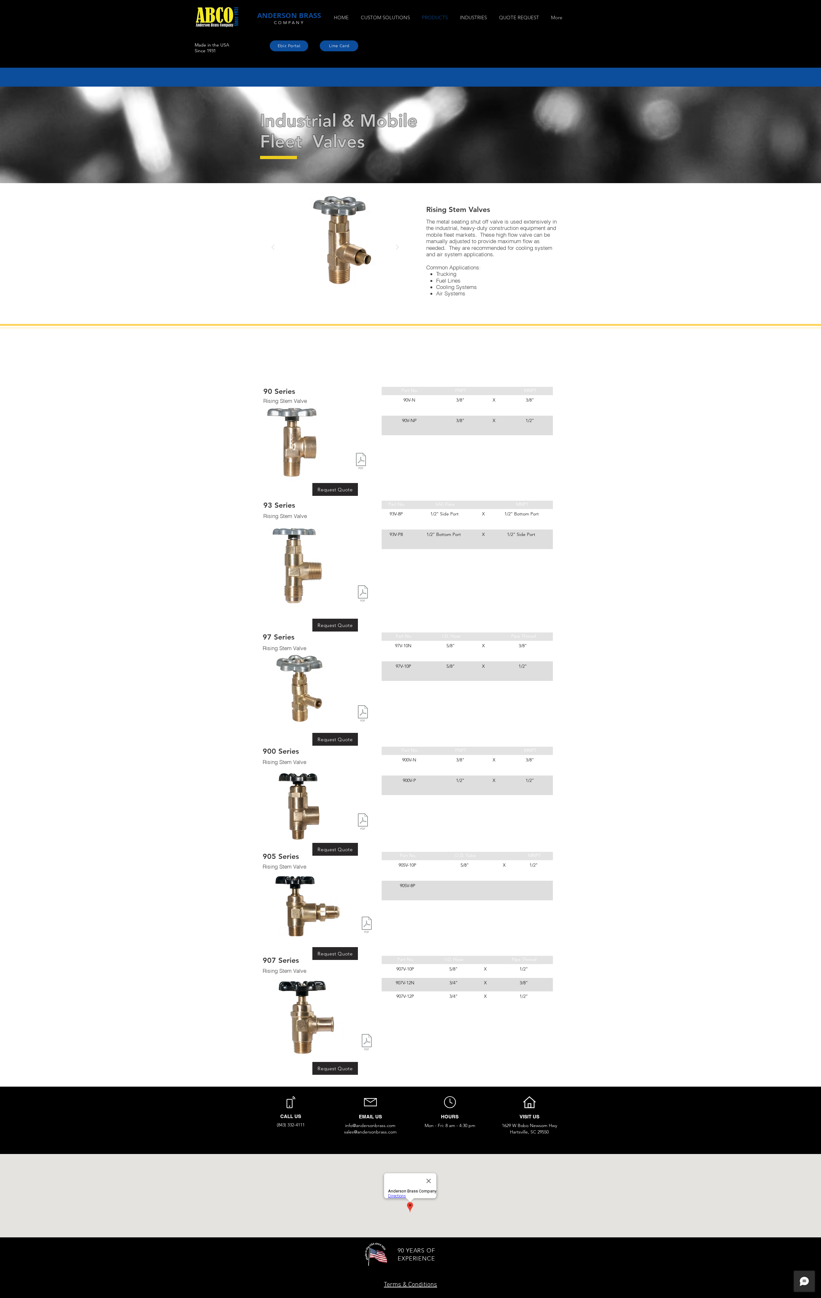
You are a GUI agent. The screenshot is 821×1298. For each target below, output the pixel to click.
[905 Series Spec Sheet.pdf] (366, 925)
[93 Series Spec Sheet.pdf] (362, 594)
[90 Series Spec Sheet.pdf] (361, 462)
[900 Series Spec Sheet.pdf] (362, 822)
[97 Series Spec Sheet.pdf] (362, 714)
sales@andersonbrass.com (370, 1132)
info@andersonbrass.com (370, 1125)
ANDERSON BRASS (289, 15)
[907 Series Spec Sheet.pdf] (366, 1043)
